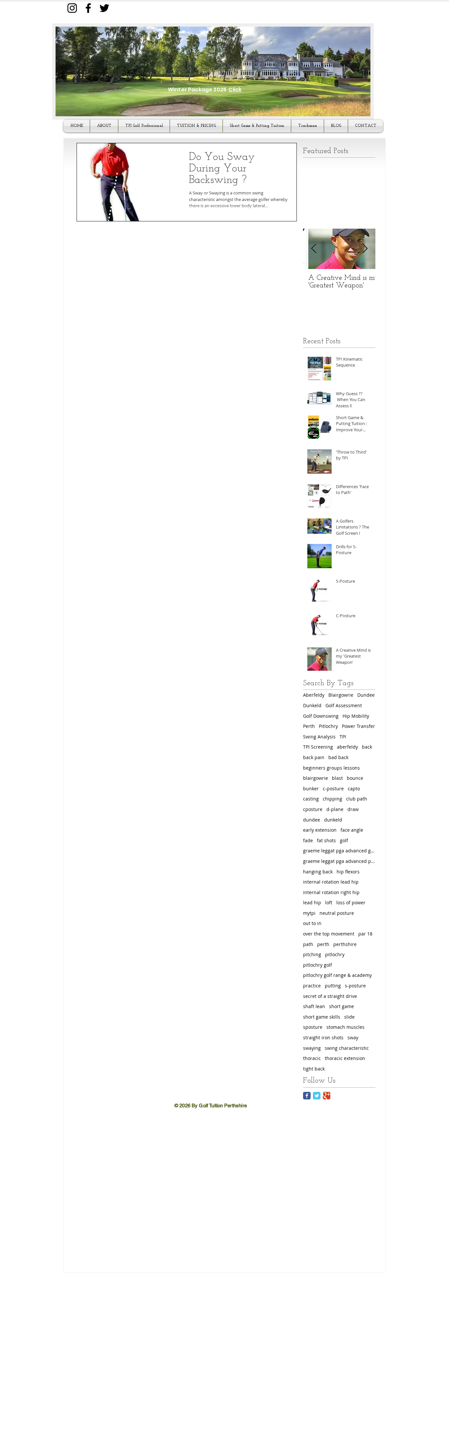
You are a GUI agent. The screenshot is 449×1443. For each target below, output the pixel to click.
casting (311, 799)
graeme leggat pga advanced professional (339, 861)
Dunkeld (312, 705)
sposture (312, 1027)
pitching (312, 954)
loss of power (351, 902)
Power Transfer (358, 726)
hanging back (318, 871)
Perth (309, 726)
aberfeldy (347, 747)
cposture (312, 809)
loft (328, 902)
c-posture (333, 788)
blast (337, 778)
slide (349, 1017)
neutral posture (336, 913)
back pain (313, 757)
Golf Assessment (343, 705)
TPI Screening (318, 747)
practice (312, 985)
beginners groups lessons (331, 768)
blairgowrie (315, 778)
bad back (338, 757)
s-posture (355, 985)
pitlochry (334, 954)
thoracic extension (345, 1058)
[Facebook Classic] (307, 1095)
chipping (332, 799)
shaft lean (314, 1006)
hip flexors (348, 871)
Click (235, 89)
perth (323, 944)
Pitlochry (328, 726)
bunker (311, 788)
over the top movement (328, 934)
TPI (343, 736)
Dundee (366, 695)
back (367, 747)
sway (352, 1037)
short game (341, 1006)
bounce (355, 778)
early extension (320, 830)
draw (353, 809)
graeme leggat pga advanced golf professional (339, 850)
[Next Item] (365, 249)
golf (344, 840)
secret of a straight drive (330, 996)
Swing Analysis (319, 736)
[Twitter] (104, 8)
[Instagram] (72, 8)
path (308, 944)
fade (308, 840)
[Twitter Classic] (316, 1095)
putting (333, 985)
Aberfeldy (313, 695)
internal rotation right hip (331, 892)
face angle (352, 830)
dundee (311, 820)
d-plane (334, 809)
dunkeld (333, 820)
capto (354, 788)
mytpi (309, 913)
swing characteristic (347, 1048)
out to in (312, 923)
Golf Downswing (321, 716)
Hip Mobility (356, 716)
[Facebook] (88, 8)
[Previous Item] (314, 249)
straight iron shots (323, 1037)
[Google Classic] (326, 1095)
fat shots (326, 840)
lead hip (312, 902)
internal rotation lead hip (331, 882)
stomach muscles (345, 1027)
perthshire (345, 944)
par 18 (365, 934)
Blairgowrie (340, 695)
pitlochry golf (317, 965)
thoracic (312, 1058)
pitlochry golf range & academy (337, 975)
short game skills (321, 1017)
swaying (312, 1048)
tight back (314, 1069)
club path (356, 799)
